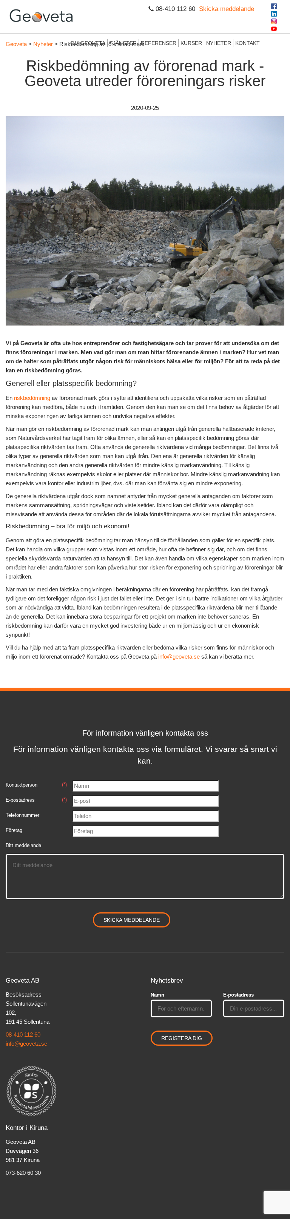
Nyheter (218, 43)
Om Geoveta (87, 43)
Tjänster (123, 43)
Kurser (191, 43)
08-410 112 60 (23, 1034)
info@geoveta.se (179, 656)
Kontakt (247, 43)
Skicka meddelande (226, 8)
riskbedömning (32, 398)
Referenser (158, 43)
